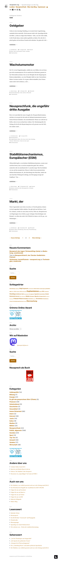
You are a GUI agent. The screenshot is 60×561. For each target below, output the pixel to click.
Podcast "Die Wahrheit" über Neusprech (21, 471)
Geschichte (13, 406)
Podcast (11, 140)
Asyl (20, 288)
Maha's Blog (14, 501)
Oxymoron (47, 296)
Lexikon (12, 7)
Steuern (34, 298)
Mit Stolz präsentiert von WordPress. (24, 556)
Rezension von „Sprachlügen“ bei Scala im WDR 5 (24, 474)
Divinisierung (20, 229)
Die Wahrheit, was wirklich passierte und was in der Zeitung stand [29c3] (30, 485)
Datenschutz (24, 291)
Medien (28, 296)
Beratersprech (14, 515)
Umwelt (12, 440)
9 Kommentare (14, 53)
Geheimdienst (14, 404)
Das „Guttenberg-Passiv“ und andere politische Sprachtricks (26, 545)
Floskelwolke (14, 520)
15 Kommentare (14, 189)
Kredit (23, 51)
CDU (22, 139)
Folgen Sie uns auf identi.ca (18, 492)
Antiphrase (17, 288)
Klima (20, 296)
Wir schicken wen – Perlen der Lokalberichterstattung (24, 527)
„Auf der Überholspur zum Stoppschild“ (21, 538)
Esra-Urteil (25, 139)
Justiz (11, 418)
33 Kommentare (14, 142)
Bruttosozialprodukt (15, 92)
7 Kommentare (14, 94)
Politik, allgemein (15, 430)
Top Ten (12, 437)
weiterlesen (12, 44)
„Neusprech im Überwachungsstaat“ (20, 543)
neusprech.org (14, 5)
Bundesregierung (43, 288)
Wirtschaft (32, 91)
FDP (43, 291)
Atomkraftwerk (31, 288)
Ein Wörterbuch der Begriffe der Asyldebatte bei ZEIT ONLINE (27, 487)
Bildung (12, 395)
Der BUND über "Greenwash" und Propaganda (23, 518)
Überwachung (32, 301)
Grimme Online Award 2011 (18, 467)
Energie (12, 397)
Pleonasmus (11, 298)
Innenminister (42, 294)
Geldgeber (16, 25)
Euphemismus (33, 291)
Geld (15, 51)
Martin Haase (14, 91)
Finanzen (31, 49)
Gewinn (24, 92)
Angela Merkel (14, 139)
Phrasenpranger (15, 522)
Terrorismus (39, 298)
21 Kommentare (14, 231)
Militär (11, 426)
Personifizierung (32, 229)
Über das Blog (32, 7)
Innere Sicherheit (15, 411)
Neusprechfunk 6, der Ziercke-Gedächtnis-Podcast (27, 256)
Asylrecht (25, 288)
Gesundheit (13, 409)
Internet (17, 296)
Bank (12, 51)
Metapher (32, 296)
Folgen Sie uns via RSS (17, 497)
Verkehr (12, 442)
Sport (11, 435)
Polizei (21, 298)
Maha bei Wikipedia (16, 499)
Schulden (28, 51)
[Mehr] (47, 7)
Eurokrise (17, 188)
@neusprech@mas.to (22, 345)
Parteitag (33, 139)
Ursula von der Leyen (24, 140)
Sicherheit (30, 298)
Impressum (41, 7)
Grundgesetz (31, 294)
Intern (11, 414)
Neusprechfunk (21, 7)
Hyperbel (36, 294)
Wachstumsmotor (21, 64)
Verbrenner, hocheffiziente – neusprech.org (24, 259)
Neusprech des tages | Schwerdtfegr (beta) (24, 251)
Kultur (11, 421)
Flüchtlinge (12, 294)
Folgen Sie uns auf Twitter (17, 494)
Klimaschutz (23, 296)
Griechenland (19, 51)
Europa (40, 291)
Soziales (12, 433)
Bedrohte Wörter (15, 513)
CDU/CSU (18, 291)
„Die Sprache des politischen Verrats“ (20, 541)
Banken (12, 188)
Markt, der (16, 201)
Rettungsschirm (25, 188)
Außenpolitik (14, 392)
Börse (19, 139)
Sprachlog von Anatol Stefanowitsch (20, 525)
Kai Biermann (14, 49)
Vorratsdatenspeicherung (17, 301)
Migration (37, 296)
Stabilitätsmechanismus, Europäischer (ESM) (26, 156)
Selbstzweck (16, 140)
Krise (27, 229)
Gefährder (18, 294)
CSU (21, 291)
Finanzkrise (46, 291)
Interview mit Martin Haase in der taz (20, 469)
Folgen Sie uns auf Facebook (18, 490)
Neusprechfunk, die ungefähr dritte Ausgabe (29, 107)
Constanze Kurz (14, 136)
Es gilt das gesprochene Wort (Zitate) (22, 399)
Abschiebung (12, 288)
